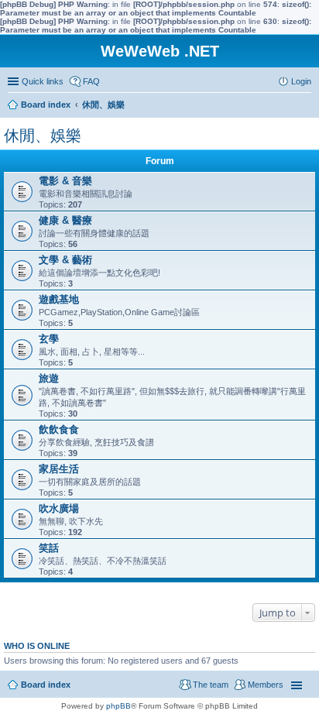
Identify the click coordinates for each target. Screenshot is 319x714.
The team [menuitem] (210, 684)
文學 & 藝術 (65, 260)
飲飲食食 (59, 429)
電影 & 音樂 (65, 181)
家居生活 (59, 469)
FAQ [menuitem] (91, 81)
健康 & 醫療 (65, 220)
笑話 (49, 548)
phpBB (118, 706)
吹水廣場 (59, 508)
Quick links (42, 81)
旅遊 (49, 378)
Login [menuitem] (301, 81)
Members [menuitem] (265, 684)
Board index (45, 684)
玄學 (49, 339)
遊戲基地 (59, 299)
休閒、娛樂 (42, 135)
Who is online (37, 645)
